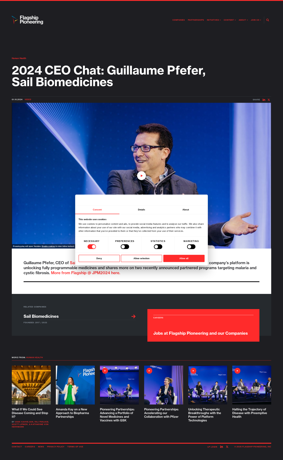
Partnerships (196, 20)
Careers (30, 447)
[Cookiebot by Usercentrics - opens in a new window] (192, 200)
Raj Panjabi (41, 422)
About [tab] (185, 209)
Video (28, 99)
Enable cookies (48, 246)
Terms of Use (75, 447)
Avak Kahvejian (24, 422)
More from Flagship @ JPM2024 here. (85, 272)
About (242, 20)
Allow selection (142, 258)
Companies (178, 20)
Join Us (255, 20)
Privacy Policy (56, 447)
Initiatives (213, 20)
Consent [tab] (97, 209)
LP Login (212, 447)
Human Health (19, 58)
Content (229, 20)
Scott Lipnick (20, 424)
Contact (17, 447)
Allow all (183, 258)
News (41, 447)
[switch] (125, 246)
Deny (99, 258)
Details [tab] (141, 209)
